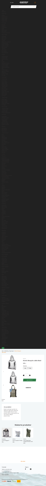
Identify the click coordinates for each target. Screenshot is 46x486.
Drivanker (3, 319)
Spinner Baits (4, 146)
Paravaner (3, 317)
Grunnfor (3, 24)
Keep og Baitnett (5, 52)
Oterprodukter (4, 315)
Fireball (3, 61)
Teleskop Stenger (5, 108)
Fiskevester (4, 237)
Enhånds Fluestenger (5, 159)
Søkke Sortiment (5, 264)
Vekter (3, 309)
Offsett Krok (4, 262)
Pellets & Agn (4, 30)
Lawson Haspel (4, 82)
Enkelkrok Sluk (4, 259)
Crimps (3, 293)
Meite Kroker (4, 37)
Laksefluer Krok (4, 200)
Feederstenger (4, 18)
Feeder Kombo (4, 20)
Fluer (3, 183)
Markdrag (3, 152)
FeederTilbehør (4, 16)
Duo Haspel (4, 87)
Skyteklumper (4, 165)
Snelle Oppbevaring (5, 331)
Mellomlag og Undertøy (6, 245)
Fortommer (4, 292)
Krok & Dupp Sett (5, 284)
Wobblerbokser (4, 338)
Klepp (3, 307)
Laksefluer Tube (5, 196)
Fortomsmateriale (5, 176)
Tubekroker (4, 197)
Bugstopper (4, 239)
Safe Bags (3, 334)
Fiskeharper (4, 72)
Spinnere (3, 136)
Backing (3, 167)
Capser (3, 240)
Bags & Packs (4, 329)
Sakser (3, 209)
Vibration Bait (4, 137)
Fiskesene (3, 126)
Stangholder (4, 310)
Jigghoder (3, 289)
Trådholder (4, 211)
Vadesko (3, 234)
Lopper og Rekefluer (5, 195)
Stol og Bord (4, 51)
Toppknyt (3, 48)
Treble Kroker (4, 260)
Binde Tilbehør (4, 207)
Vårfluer (3, 188)
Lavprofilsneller (4, 119)
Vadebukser (4, 233)
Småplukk (3, 301)
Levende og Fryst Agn (6, 32)
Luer (2, 241)
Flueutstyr (4, 156)
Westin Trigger (4, 102)
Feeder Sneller (4, 19)
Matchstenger (4, 47)
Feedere (3, 15)
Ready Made (4, 36)
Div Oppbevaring (5, 345)
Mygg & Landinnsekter (6, 189)
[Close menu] (3, 348)
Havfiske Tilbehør (5, 73)
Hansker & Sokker (5, 248)
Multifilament (4, 128)
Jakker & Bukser (5, 236)
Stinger (3, 290)
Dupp (3, 274)
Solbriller (3, 251)
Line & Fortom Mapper (6, 169)
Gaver (3, 325)
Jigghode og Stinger (5, 287)
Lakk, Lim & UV (4, 227)
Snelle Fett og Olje (5, 124)
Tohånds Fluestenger (6, 160)
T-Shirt (3, 243)
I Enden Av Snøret (5, 132)
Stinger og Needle (5, 44)
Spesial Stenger (5, 111)
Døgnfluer (4, 187)
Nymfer (3, 191)
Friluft (3, 322)
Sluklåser (3, 268)
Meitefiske (4, 11)
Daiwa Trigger (4, 99)
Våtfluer (3, 185)
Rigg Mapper (4, 342)
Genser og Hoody (5, 247)
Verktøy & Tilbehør (5, 303)
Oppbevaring (4, 327)
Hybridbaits (4, 144)
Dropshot (3, 297)
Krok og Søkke (4, 256)
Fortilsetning (4, 27)
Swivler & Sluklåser (5, 266)
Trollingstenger (5, 109)
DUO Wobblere (4, 141)
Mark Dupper (4, 276)
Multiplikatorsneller (5, 117)
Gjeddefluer (4, 201)
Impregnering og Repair (6, 252)
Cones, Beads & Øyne (6, 216)
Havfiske (3, 54)
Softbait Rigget (5, 148)
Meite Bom (4, 39)
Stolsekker (4, 341)
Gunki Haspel (4, 90)
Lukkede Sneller (4, 121)
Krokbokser (4, 213)
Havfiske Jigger (4, 69)
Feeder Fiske (4, 13)
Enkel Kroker (4, 258)
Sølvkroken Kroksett (5, 63)
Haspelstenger (4, 79)
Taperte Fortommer (5, 178)
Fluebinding (4, 203)
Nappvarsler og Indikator (6, 41)
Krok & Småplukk (5, 254)
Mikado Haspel (4, 93)
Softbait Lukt (4, 150)
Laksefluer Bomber (5, 199)
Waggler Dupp (4, 279)
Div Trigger (4, 104)
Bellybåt (3, 180)
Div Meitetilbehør (5, 43)
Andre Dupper (4, 285)
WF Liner (3, 164)
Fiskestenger (4, 77)
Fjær (2, 219)
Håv (2, 305)
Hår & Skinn (4, 220)
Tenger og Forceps (5, 313)
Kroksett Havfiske (5, 64)
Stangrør (3, 343)
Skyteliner (3, 168)
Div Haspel (4, 95)
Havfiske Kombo (5, 59)
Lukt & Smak (4, 31)
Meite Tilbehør (4, 34)
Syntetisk (3, 224)
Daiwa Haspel (4, 80)
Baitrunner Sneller (5, 123)
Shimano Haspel (5, 88)
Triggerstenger (5, 97)
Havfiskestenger (5, 56)
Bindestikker (4, 205)
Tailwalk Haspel (4, 86)
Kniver (3, 318)
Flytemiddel (4, 173)
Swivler (3, 269)
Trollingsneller (4, 120)
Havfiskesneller (4, 57)
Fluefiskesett (4, 157)
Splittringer (4, 272)
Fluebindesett (4, 228)
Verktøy (3, 208)
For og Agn (4, 22)
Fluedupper (4, 280)
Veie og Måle (4, 321)
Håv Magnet (4, 306)
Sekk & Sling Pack (5, 330)
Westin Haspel (4, 83)
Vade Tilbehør (4, 249)
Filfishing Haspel (5, 84)
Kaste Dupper (4, 277)
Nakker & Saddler (5, 221)
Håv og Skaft (4, 49)
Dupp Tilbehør (4, 283)
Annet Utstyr (4, 295)
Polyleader (4, 179)
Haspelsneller (4, 116)
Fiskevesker (4, 339)
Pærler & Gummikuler (6, 300)
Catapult (3, 40)
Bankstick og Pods (5, 45)
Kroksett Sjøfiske (5, 65)
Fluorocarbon (4, 130)
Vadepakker (4, 232)
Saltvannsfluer (4, 193)
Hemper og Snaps (5, 271)
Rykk (2, 68)
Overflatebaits (4, 138)
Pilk (2, 60)
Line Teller (3, 75)
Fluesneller (4, 163)
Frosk (3, 145)
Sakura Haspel (4, 94)
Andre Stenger (4, 106)
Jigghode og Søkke (5, 71)
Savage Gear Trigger (5, 103)
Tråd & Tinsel (4, 225)
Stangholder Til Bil (5, 311)
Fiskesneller (4, 114)
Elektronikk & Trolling (6, 324)
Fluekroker (4, 212)
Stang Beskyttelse (5, 333)
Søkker (3, 263)
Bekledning (4, 230)
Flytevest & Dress (5, 244)
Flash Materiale (4, 223)
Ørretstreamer (4, 192)
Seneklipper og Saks (5, 314)
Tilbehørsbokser (5, 337)
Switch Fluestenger (5, 161)
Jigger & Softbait (5, 149)
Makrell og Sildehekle (5, 67)
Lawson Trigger (5, 100)
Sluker (3, 134)
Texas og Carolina (5, 298)
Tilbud (3, 10)
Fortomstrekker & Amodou (7, 175)
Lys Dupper (4, 281)
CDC (2, 215)
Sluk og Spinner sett (5, 142)
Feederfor (3, 26)
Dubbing (3, 217)
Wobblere (3, 140)
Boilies (3, 28)
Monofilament (4, 129)
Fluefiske (3, 154)
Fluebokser (4, 171)
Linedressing (4, 172)
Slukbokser (4, 335)
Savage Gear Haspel (5, 91)
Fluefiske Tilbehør (5, 182)
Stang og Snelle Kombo (6, 112)
